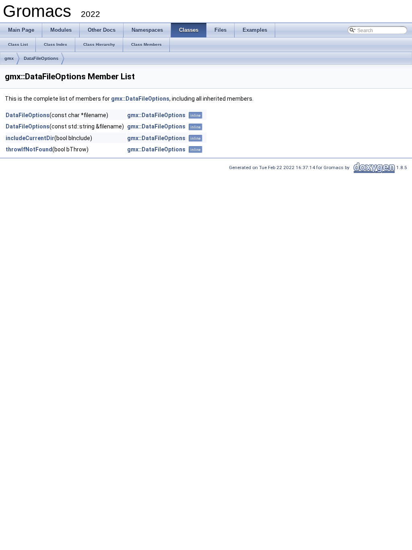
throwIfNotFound (29, 149)
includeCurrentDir (30, 138)
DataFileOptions (41, 58)
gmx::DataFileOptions (140, 98)
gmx (9, 58)
